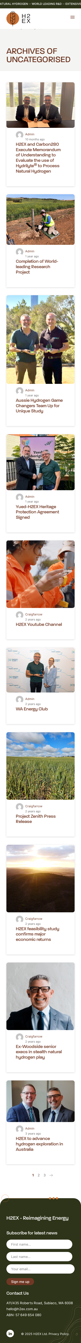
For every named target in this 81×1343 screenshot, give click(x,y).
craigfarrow (33, 614)
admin (29, 134)
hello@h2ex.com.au (22, 1308)
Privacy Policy (59, 1334)
